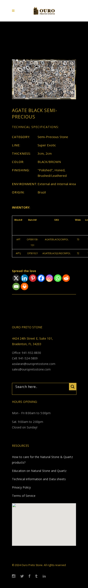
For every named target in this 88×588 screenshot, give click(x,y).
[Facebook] (41, 278)
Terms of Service (23, 496)
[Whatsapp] (58, 278)
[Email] (16, 286)
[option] (44, 79)
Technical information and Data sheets (39, 479)
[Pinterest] (33, 278)
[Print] (24, 286)
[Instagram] (49, 278)
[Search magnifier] (72, 386)
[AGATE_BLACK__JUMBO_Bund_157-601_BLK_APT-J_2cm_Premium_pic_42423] (44, 79)
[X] (16, 278)
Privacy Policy (21, 487)
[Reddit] (66, 278)
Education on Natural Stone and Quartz (39, 471)
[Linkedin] (24, 278)
